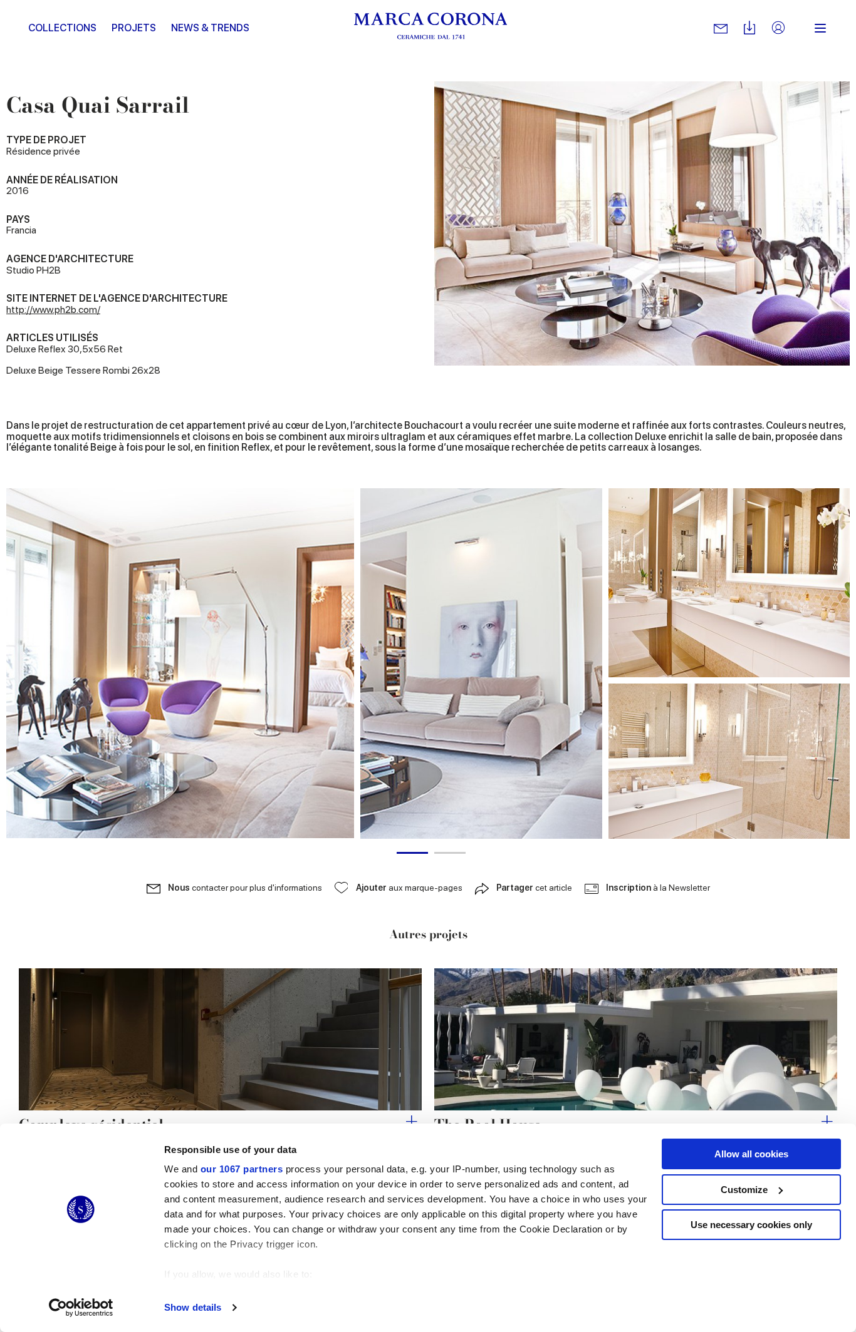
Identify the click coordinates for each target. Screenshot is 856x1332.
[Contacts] (721, 28)
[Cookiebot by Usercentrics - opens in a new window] (81, 1307)
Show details (192, 1307)
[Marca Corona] (431, 28)
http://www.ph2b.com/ (53, 309)
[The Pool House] (635, 1039)
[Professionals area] (778, 28)
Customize (744, 1189)
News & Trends (210, 28)
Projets (134, 28)
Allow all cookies (751, 1154)
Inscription (658, 888)
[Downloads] (749, 28)
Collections (62, 28)
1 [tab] (412, 853)
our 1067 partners (242, 1169)
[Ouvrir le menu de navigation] (820, 28)
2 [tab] (450, 853)
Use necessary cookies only (751, 1224)
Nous (245, 888)
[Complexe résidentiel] (220, 1039)
